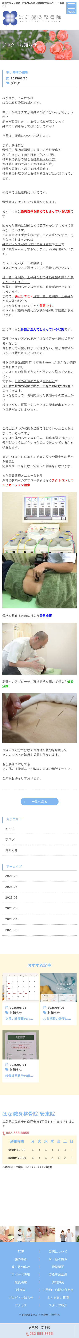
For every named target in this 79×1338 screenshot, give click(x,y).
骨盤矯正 (58, 1266)
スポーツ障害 (21, 1274)
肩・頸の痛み (58, 1259)
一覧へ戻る (39, 801)
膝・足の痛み (21, 1266)
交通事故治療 (58, 1274)
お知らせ (11, 850)
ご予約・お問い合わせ (58, 1289)
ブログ (10, 839)
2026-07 (11, 886)
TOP (21, 1251)
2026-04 (11, 919)
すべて (10, 828)
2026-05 (11, 908)
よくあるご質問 (58, 1297)
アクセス (21, 1305)
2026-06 (11, 897)
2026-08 (11, 875)
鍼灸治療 (21, 1282)
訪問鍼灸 (58, 1282)
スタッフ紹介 (58, 1305)
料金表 (20, 1289)
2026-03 (11, 930)
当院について (58, 1251)
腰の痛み (21, 1259)
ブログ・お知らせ (21, 1297)
